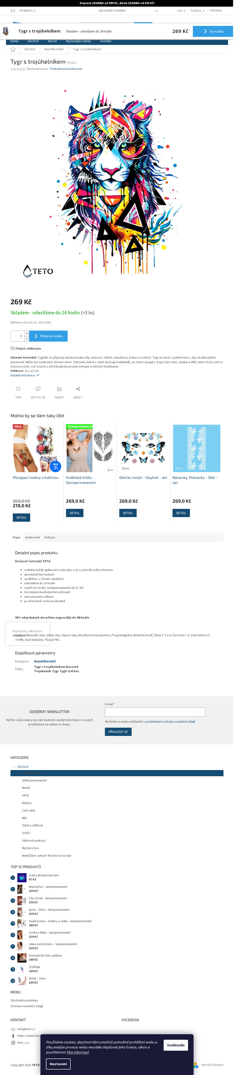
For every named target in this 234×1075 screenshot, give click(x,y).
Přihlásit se (115, 732)
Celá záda (27, 810)
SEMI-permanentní (32, 780)
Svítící (24, 833)
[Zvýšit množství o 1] (25, 333)
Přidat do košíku (49, 336)
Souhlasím (174, 1045)
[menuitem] (12, 41)
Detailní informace (21, 375)
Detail (20, 517)
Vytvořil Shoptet (211, 1065)
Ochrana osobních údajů (25, 1006)
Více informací (76, 1052)
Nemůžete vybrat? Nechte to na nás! (45, 855)
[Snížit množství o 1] (25, 338)
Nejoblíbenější (43, 661)
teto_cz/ (22, 1042)
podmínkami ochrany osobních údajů (168, 721)
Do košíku (213, 31)
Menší (24, 788)
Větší (23, 795)
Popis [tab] (15, 537)
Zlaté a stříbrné (30, 825)
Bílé (22, 818)
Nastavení (56, 1064)
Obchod (21, 767)
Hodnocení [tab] (31, 537)
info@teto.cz (25, 1029)
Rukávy (25, 803)
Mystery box (28, 848)
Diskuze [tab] (48, 537)
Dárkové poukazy (32, 840)
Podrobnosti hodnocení (64, 69)
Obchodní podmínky (111, 11)
